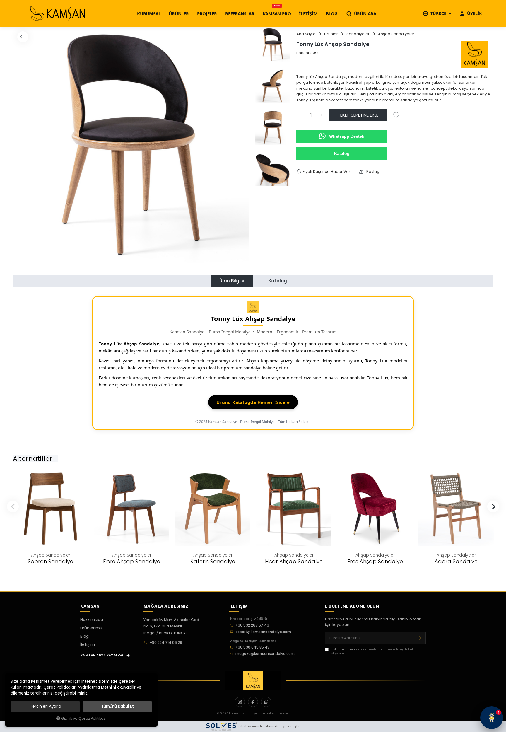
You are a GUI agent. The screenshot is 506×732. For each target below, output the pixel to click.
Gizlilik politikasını (343, 649)
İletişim (87, 644)
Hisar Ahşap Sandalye (294, 561)
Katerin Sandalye (212, 561)
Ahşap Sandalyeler (50, 555)
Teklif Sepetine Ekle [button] (358, 115)
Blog (84, 636)
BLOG (332, 13)
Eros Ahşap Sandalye (375, 561)
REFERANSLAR (239, 13)
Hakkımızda (91, 619)
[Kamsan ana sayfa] (253, 680)
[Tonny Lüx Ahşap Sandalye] (131, 145)
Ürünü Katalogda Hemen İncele (253, 402)
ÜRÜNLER (179, 13)
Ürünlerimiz (91, 628)
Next (493, 506)
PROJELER (207, 13)
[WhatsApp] (266, 702)
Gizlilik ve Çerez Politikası (84, 718)
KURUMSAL (148, 13)
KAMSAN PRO (277, 13)
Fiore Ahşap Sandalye (131, 561)
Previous (13, 506)
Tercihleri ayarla (45, 706)
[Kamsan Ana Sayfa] (57, 13)
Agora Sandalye (456, 561)
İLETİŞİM (308, 13)
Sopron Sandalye (50, 561)
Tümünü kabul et (117, 706)
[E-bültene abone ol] (419, 638)
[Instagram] (240, 702)
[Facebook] (253, 702)
